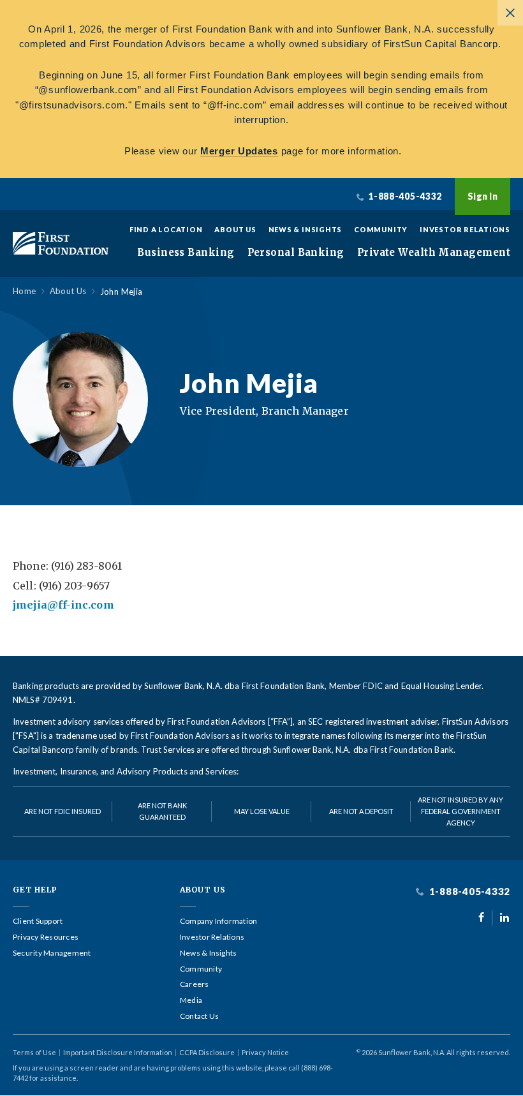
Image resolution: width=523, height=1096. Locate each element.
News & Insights (306, 229)
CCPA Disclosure (207, 1052)
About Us (235, 229)
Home (24, 291)
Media (191, 1000)
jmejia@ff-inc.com (63, 604)
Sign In (482, 196)
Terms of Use (34, 1052)
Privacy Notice (265, 1052)
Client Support (38, 921)
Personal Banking (295, 252)
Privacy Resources (45, 937)
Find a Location (166, 229)
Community (381, 229)
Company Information (219, 921)
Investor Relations (465, 229)
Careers (194, 984)
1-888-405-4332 (468, 891)
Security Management (52, 953)
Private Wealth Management (433, 252)
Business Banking (185, 252)
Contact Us (199, 1016)
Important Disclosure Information (117, 1052)
